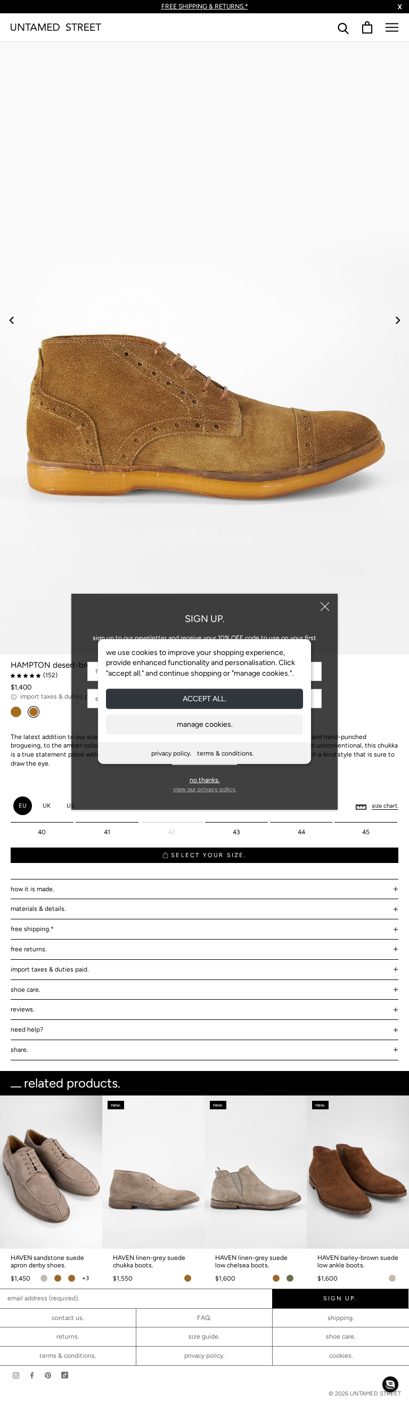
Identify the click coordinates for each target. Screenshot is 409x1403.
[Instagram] (16, 1375)
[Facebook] (32, 1375)
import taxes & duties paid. (50, 969)
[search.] (343, 27)
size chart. (385, 805)
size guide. (204, 1336)
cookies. (341, 1355)
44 (301, 832)
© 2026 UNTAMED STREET (365, 1393)
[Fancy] (65, 1375)
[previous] (12, 320)
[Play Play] (204, 347)
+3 (85, 1278)
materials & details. (38, 908)
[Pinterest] (48, 1375)
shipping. (341, 1318)
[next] (397, 320)
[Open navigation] (392, 27)
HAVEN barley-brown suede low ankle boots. (357, 1261)
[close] (325, 606)
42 (171, 832)
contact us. (68, 1318)
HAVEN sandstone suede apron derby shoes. (47, 1261)
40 (42, 832)
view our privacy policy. (204, 789)
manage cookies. (205, 724)
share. (19, 1049)
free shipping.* (32, 929)
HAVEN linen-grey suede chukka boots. (149, 1261)
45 (366, 832)
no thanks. (205, 780)
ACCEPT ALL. (204, 698)
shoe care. (25, 989)
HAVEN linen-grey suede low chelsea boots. (251, 1261)
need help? (27, 1029)
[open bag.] (367, 27)
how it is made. (32, 889)
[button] (390, 1384)
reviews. (23, 1009)
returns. (67, 1336)
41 (107, 832)
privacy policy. (171, 753)
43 (236, 832)
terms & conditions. (225, 753)
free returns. (29, 949)
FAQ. (204, 1318)
